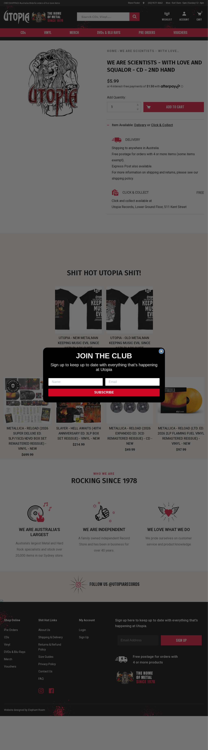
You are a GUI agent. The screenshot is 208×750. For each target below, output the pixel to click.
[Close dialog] (161, 351)
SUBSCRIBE (104, 392)
